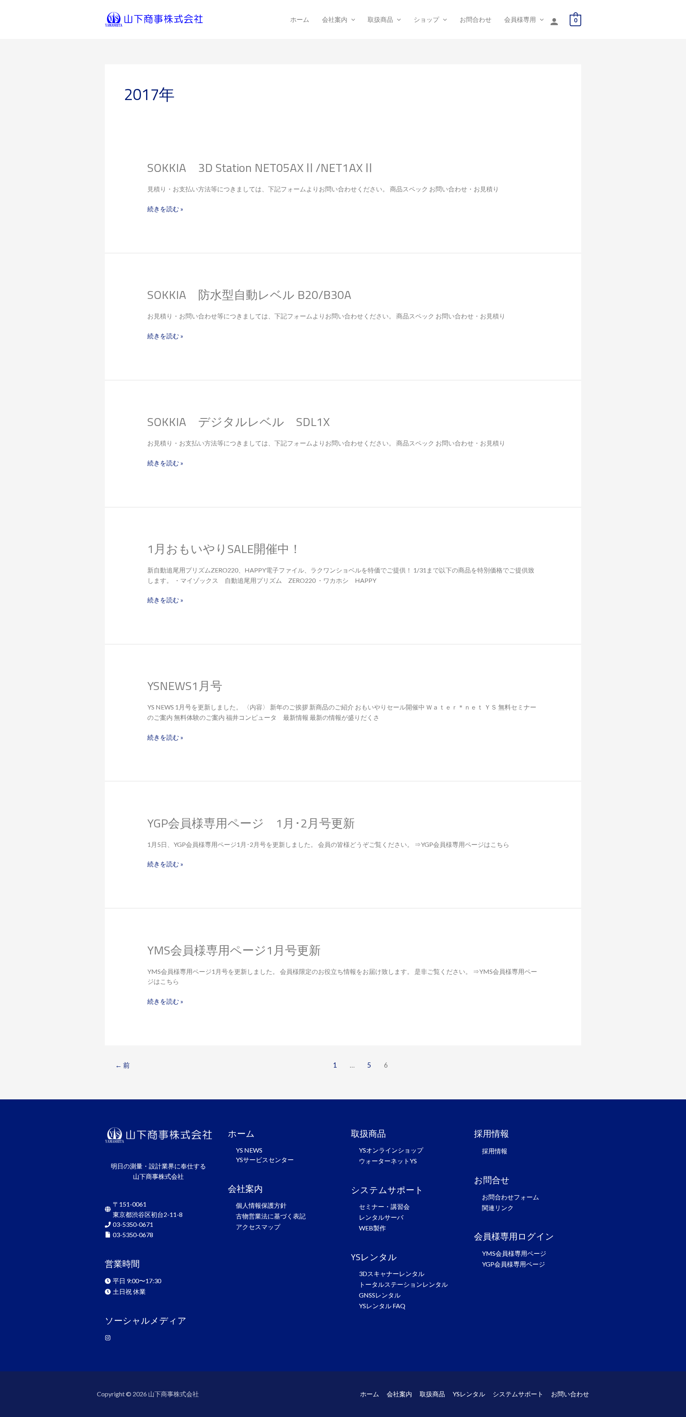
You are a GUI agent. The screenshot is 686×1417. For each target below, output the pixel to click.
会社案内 (334, 19)
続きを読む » (165, 208)
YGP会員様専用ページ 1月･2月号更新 (251, 823)
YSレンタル (469, 1394)
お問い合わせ (570, 1394)
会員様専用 (520, 19)
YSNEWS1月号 (184, 686)
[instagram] (109, 1338)
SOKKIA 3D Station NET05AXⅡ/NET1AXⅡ (261, 167)
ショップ (426, 19)
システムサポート (518, 1394)
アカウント (554, 21)
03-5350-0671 (133, 1224)
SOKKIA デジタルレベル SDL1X (238, 422)
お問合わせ (475, 19)
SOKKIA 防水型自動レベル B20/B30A (249, 294)
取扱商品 (380, 19)
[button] (351, 19)
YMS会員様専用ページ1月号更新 (234, 950)
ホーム (299, 19)
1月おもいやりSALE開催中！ (224, 549)
